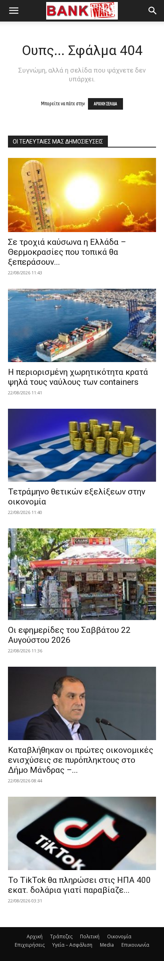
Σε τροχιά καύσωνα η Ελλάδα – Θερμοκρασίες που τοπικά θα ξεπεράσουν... (67, 252)
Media (107, 944)
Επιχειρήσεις (30, 944)
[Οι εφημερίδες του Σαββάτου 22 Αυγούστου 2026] (82, 574)
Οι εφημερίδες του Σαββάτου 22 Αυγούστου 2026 (69, 635)
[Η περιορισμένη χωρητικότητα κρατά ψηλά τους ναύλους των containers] (82, 325)
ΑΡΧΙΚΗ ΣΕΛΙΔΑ (105, 103)
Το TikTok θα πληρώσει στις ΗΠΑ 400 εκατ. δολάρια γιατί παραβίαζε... (79, 885)
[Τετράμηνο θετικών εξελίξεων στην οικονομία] (82, 445)
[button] (13, 11)
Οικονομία (119, 936)
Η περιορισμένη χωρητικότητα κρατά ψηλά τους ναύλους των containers (78, 377)
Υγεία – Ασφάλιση (72, 944)
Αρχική (35, 936)
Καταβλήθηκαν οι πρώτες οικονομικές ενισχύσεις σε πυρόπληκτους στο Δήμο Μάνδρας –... (80, 760)
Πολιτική (90, 936)
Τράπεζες (61, 936)
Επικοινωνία (135, 944)
